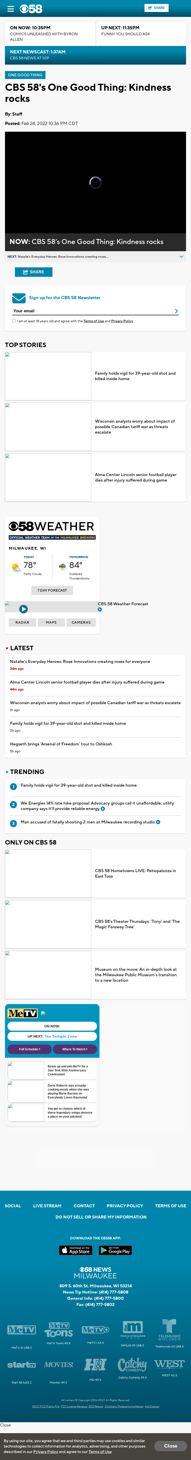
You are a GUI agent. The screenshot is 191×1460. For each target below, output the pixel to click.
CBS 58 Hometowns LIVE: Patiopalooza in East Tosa (135, 873)
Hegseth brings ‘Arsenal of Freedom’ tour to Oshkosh (61, 744)
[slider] (68, 229)
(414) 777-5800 (109, 1298)
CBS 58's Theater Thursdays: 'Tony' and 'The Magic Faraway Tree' (137, 924)
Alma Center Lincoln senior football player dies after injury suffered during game (136, 477)
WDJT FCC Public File (45, 1406)
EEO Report (96, 1406)
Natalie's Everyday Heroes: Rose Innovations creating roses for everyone (80, 661)
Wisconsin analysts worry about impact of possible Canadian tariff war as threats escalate (135, 427)
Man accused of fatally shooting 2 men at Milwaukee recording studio (88, 822)
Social (13, 1206)
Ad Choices (152, 1406)
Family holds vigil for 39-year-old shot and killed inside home (135, 376)
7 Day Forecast (52, 590)
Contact (84, 1206)
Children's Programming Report (124, 1406)
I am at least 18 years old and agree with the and (75, 321)
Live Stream (47, 1206)
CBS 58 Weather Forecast (123, 604)
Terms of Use (94, 321)
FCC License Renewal (74, 1406)
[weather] (16, 567)
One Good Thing (25, 75)
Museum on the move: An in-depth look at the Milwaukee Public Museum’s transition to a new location (136, 975)
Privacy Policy (122, 321)
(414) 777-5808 (113, 1292)
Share (159, 8)
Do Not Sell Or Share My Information (101, 1217)
